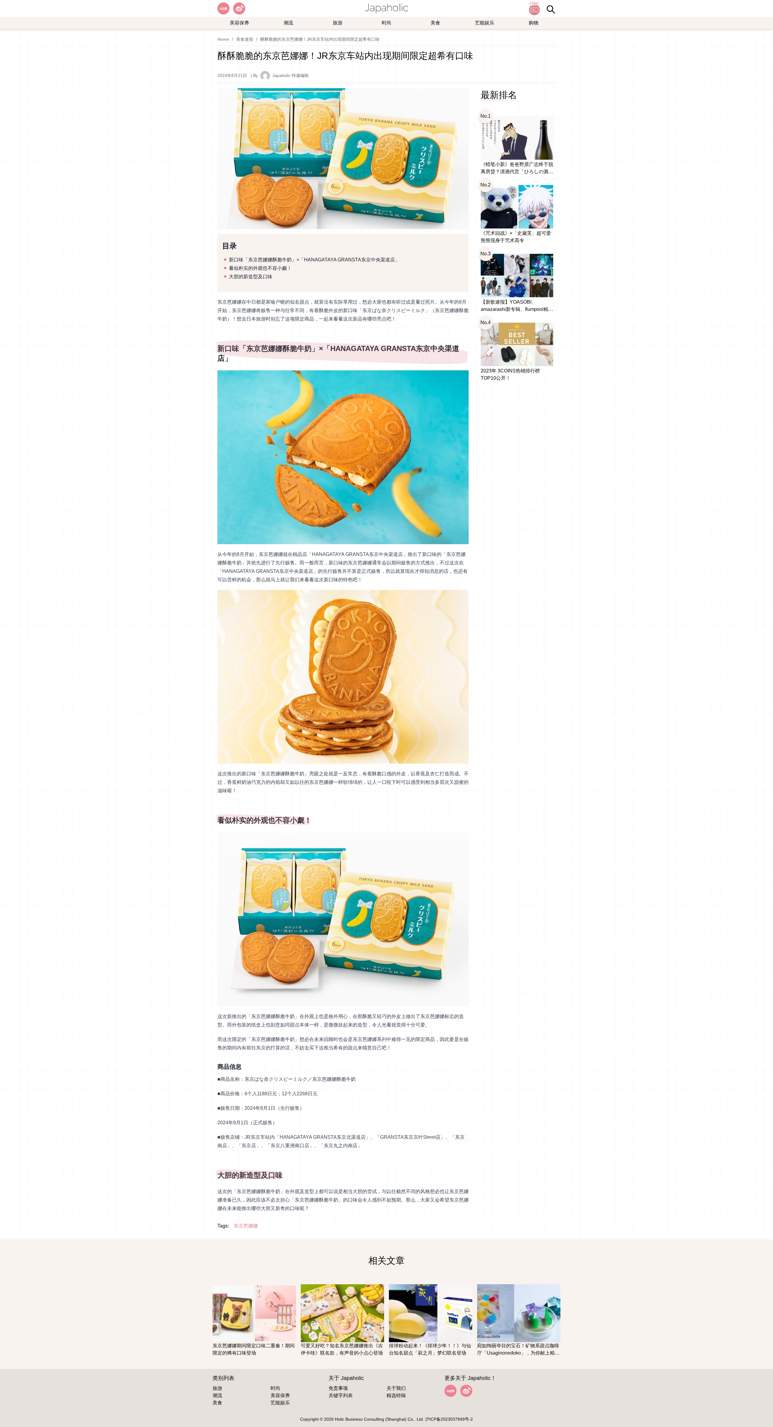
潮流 (288, 22)
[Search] (551, 9)
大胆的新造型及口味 (250, 276)
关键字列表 (341, 1395)
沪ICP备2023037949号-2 (449, 1419)
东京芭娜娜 (246, 1225)
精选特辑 (396, 1395)
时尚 (386, 22)
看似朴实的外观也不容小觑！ (260, 268)
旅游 (337, 22)
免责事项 (338, 1388)
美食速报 (244, 39)
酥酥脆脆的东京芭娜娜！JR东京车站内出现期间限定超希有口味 (320, 39)
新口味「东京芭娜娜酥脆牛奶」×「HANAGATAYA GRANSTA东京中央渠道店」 (314, 259)
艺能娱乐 (484, 22)
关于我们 (396, 1388)
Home (223, 39)
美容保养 (239, 22)
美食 (435, 22)
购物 (533, 22)
